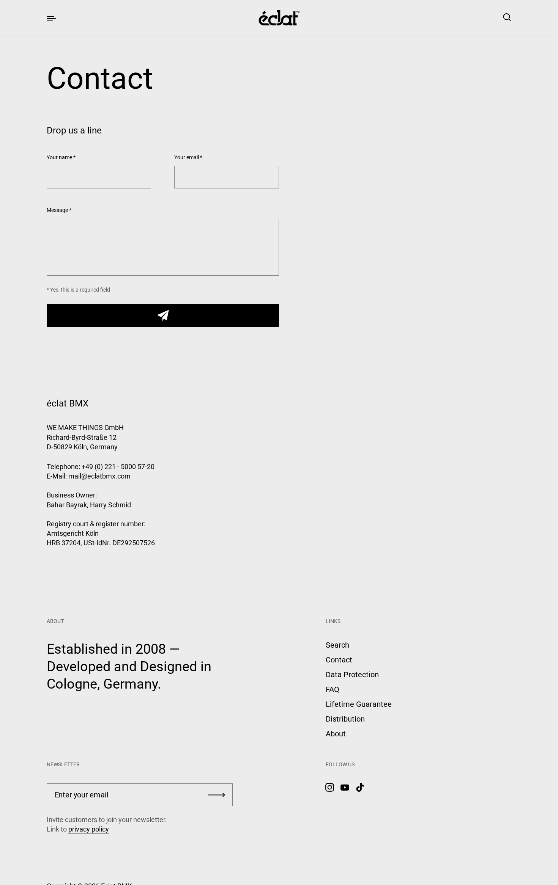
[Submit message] (163, 315)
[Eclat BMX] (279, 17)
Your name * (61, 157)
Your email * (188, 157)
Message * (59, 210)
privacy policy (88, 829)
